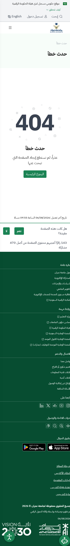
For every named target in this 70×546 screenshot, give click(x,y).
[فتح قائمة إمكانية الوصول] (9, 536)
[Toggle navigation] (10, 27)
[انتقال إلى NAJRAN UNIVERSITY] (56, 27)
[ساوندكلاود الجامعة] (55, 405)
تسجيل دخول (35, 16)
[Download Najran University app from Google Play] (34, 447)
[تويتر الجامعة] (48, 405)
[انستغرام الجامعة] (68, 405)
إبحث (55, 16)
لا (6, 231)
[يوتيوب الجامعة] (61, 405)
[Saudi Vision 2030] (16, 529)
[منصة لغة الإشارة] (48, 426)
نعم (19, 231)
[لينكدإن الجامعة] (42, 405)
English (16, 16)
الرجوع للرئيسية (35, 174)
